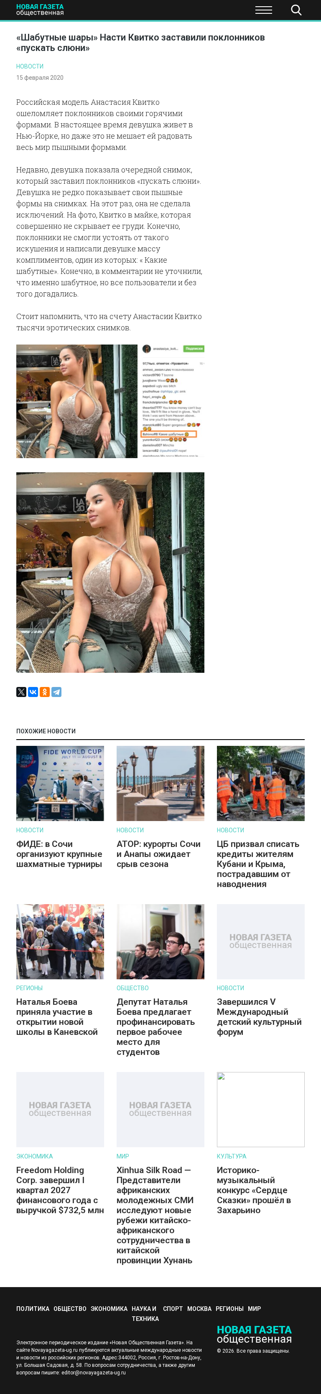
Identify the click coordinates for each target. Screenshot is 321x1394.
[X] (21, 692)
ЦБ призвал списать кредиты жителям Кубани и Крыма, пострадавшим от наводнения (258, 864)
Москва (199, 1308)
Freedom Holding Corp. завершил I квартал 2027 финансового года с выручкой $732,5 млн (60, 1190)
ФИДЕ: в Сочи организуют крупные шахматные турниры (59, 854)
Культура (232, 1156)
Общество (72, 12)
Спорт (231, 12)
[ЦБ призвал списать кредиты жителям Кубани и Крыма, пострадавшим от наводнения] (261, 819)
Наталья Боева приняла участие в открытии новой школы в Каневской (57, 1017)
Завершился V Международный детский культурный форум (259, 1017)
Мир (123, 1156)
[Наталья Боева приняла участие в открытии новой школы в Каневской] (60, 977)
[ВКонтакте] (33, 692)
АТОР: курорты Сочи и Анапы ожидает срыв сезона (159, 854)
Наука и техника (180, 12)
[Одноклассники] (45, 692)
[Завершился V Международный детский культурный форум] (261, 977)
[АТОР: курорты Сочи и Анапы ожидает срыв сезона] (160, 819)
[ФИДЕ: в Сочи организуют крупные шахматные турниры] (60, 819)
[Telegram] (56, 692)
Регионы (29, 988)
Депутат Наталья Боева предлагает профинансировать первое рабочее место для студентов (156, 1027)
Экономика (121, 12)
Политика (32, 1308)
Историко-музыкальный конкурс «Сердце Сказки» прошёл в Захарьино (254, 1190)
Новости (29, 66)
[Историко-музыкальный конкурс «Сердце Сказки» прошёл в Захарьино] (261, 1145)
